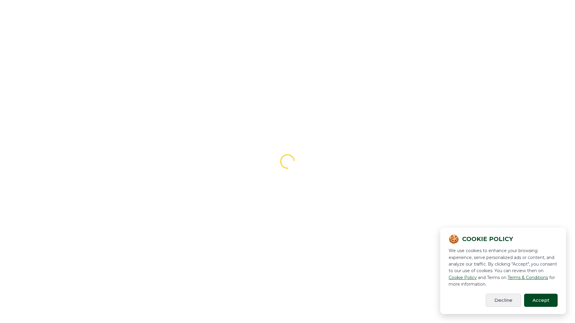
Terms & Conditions (528, 277)
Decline (503, 300)
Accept (540, 300)
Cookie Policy (463, 277)
